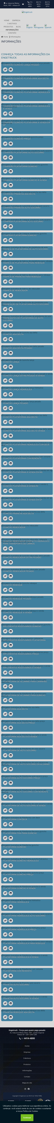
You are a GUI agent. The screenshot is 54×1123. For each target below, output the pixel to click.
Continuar (27, 1118)
